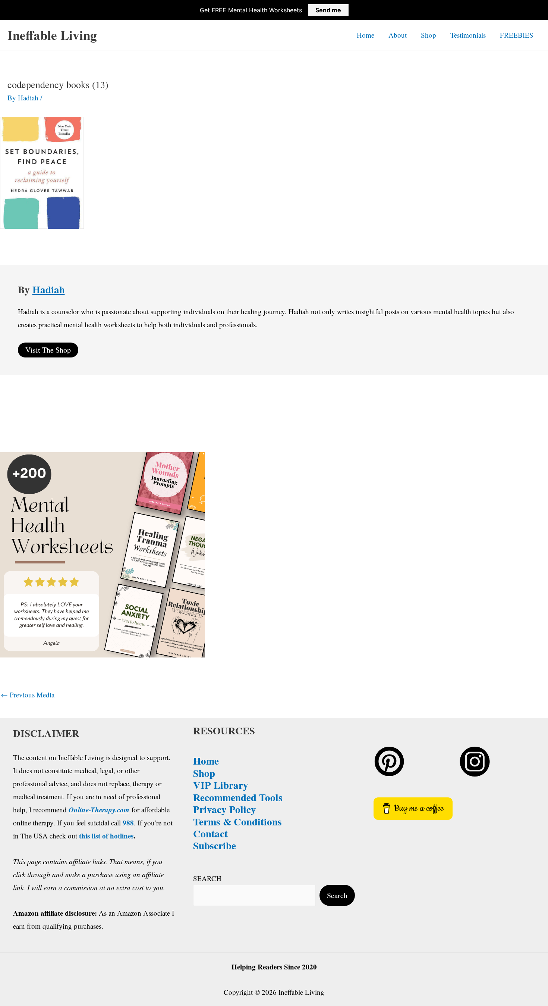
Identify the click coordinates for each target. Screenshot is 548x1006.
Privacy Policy (224, 809)
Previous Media (27, 694)
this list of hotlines (106, 836)
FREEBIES (516, 35)
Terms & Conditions (237, 821)
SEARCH (207, 878)
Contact (210, 833)
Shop (428, 35)
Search (337, 895)
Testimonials (468, 35)
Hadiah (48, 289)
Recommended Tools (238, 797)
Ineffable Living (52, 34)
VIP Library (220, 785)
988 (128, 823)
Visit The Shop (48, 350)
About (397, 35)
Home (365, 35)
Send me (328, 10)
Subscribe (214, 845)
